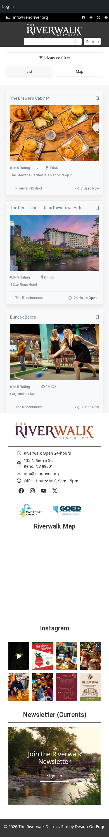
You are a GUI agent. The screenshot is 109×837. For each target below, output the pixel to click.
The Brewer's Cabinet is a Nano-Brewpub (41, 175)
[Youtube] (106, 17)
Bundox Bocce (23, 317)
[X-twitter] (98, 17)
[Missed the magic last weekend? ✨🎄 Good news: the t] (18, 656)
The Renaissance (29, 298)
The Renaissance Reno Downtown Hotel (47, 207)
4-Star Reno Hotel (23, 285)
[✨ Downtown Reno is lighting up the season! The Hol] (90, 656)
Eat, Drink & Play (22, 394)
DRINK (53, 168)
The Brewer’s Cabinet (29, 98)
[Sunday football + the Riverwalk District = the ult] (42, 687)
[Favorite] (97, 98)
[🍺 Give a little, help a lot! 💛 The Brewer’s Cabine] (90, 687)
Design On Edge (90, 826)
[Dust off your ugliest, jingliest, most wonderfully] (42, 656)
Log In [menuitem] (8, 6)
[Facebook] (83, 17)
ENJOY (51, 387)
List (29, 71)
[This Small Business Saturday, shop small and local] (66, 656)
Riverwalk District (28, 188)
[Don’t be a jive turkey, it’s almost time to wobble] (66, 687)
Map (79, 71)
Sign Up (54, 775)
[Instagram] (91, 17)
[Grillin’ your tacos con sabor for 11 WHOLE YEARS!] (18, 687)
